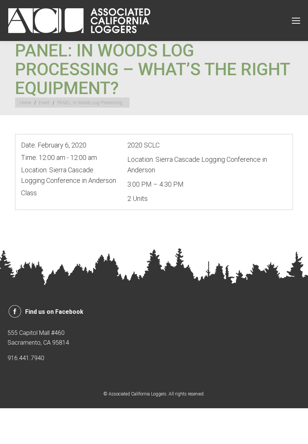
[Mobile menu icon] (295, 20)
